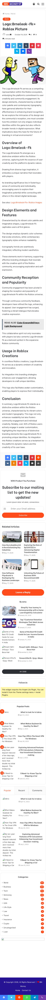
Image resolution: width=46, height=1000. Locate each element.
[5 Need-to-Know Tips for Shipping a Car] (9, 777)
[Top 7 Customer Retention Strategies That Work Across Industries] (9, 623)
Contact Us (26, 990)
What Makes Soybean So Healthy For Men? (31, 724)
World (13, 14)
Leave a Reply (23, 592)
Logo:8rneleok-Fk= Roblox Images (26, 202)
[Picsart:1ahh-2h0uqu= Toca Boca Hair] (9, 650)
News (6, 899)
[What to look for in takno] (9, 715)
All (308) (23, 672)
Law (5, 911)
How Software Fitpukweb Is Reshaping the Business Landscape (10, 576)
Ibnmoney (8, 895)
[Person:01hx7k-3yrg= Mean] (9, 661)
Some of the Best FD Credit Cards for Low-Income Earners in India (31, 634)
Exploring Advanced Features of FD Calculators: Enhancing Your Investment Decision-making (31, 751)
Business (7, 887)
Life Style (7, 907)
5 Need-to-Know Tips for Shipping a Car (31, 774)
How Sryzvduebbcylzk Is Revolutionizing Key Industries (11, 547)
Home (6, 14)
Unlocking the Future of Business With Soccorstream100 (34, 575)
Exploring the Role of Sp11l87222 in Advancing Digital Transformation (33, 548)
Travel (6, 915)
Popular (7, 790)
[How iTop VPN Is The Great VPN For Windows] (9, 739)
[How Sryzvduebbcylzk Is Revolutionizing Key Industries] (12, 536)
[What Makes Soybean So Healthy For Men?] (9, 727)
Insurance (8, 919)
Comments (37, 790)
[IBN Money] (12, 4)
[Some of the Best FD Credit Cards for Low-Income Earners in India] (9, 637)
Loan (6, 932)
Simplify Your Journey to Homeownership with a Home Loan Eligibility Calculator (31, 610)
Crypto (6, 924)
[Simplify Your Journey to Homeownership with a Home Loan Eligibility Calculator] (9, 611)
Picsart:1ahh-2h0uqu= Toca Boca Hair (31, 648)
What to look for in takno (31, 712)
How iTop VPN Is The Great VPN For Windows (31, 737)
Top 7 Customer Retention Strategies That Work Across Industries (31, 622)
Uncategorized (10, 928)
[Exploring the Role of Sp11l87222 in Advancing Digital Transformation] (34, 536)
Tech (6, 891)
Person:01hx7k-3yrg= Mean (31, 658)
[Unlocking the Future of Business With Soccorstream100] (34, 564)
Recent (21, 790)
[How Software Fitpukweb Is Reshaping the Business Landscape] (12, 564)
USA (5, 903)
